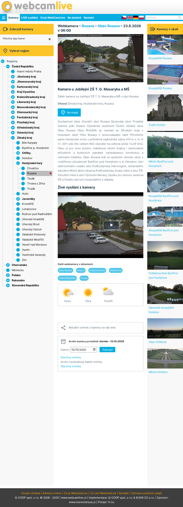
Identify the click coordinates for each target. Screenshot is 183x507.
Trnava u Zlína (36, 183)
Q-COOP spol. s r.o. (120, 497)
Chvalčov (33, 168)
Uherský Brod (30, 224)
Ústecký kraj (25, 132)
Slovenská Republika (25, 285)
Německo (18, 270)
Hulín (25, 193)
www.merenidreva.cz (82, 502)
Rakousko (18, 280)
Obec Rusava (109, 26)
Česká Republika (23, 66)
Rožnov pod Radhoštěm (37, 214)
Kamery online (52, 493)
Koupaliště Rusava (160, 58)
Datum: (65, 349)
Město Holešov (158, 372)
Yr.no (111, 502)
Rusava (31, 173)
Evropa (84, 278)
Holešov (27, 158)
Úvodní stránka (30, 493)
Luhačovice (29, 209)
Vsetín (26, 249)
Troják (31, 188)
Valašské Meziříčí (33, 239)
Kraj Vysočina (26, 91)
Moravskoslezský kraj (31, 107)
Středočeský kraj (28, 127)
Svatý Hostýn (157, 125)
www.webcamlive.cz (74, 497)
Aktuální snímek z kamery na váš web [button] (88, 327)
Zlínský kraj (24, 137)
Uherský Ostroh (32, 229)
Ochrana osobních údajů (146, 493)
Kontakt (89, 17)
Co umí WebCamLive (103, 493)
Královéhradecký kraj (31, 97)
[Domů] (3, 17)
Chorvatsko (19, 265)
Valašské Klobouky (34, 234)
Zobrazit (107, 349)
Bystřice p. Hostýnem (35, 148)
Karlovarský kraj (27, 86)
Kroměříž (28, 204)
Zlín (24, 260)
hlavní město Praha (29, 71)
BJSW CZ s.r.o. (145, 497)
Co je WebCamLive (52, 17)
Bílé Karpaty (29, 142)
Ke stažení (74, 17)
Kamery (13, 17)
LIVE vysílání (29, 17)
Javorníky (28, 199)
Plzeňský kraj (25, 122)
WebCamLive (36, 7)
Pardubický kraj (27, 117)
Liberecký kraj (26, 102)
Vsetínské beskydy (34, 254)
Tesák (31, 178)
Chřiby (26, 153)
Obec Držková (157, 342)
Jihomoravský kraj (29, 81)
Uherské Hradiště (33, 219)
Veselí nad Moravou (34, 244)
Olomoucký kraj (27, 112)
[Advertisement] (141, 6)
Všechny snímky (71, 357)
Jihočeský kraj (26, 76)
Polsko (16, 275)
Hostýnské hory (32, 163)
